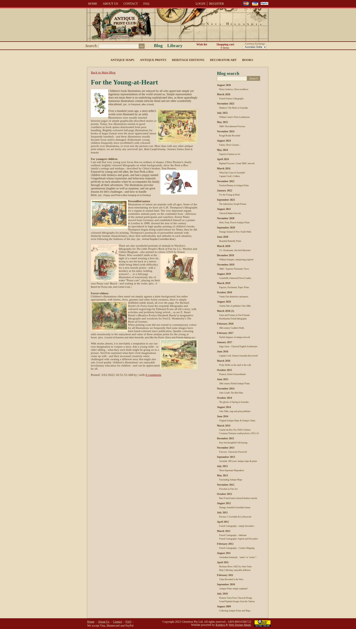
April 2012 (223, 521)
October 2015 (224, 370)
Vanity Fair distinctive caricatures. (234, 296)
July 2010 (222, 593)
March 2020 (223, 246)
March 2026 (223, 94)
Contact (130, 3)
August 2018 (224, 301)
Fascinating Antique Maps (230, 479)
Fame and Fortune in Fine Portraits (234, 315)
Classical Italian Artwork (230, 213)
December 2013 (225, 438)
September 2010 (226, 584)
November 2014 (225, 388)
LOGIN (200, 3)
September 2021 (226, 199)
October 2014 (224, 397)
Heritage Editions (188, 60)
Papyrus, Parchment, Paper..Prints (234, 287)
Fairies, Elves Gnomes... (230, 145)
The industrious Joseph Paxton (232, 204)
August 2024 (224, 140)
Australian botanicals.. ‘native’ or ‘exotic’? (237, 557)
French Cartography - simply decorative (236, 526)
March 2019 (223, 283)
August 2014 (224, 407)
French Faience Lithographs (231, 98)
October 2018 (224, 292)
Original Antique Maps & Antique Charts (237, 420)
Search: (91, 45)
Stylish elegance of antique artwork (234, 337)
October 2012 (224, 494)
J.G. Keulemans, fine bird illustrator (235, 250)
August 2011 (224, 553)
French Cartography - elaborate (232, 535)
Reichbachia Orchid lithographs (233, 318)
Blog (158, 45)
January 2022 (224, 190)
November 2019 (225, 264)
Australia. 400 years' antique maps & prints (238, 461)
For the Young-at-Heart (229, 194)
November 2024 (225, 131)
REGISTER (216, 3)
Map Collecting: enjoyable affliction (234, 570)
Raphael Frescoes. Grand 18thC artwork (237, 163)
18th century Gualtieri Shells (231, 328)
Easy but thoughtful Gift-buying (233, 442)
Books (247, 60)
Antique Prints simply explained (233, 588)
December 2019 (225, 255)
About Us (110, 3)
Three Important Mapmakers (231, 470)
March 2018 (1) (225, 311)
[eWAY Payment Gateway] (262, 626)
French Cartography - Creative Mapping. (237, 548)
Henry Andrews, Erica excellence (233, 89)
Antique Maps (122, 60)
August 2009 (224, 606)
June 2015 (222, 379)
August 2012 (224, 503)
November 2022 (225, 181)
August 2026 (224, 85)
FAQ (146, 3)
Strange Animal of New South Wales (235, 231)
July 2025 (222, 113)
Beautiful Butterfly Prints (230, 241)
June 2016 (222, 351)
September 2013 (226, 457)
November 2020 (225, 218)
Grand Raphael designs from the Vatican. (237, 601)
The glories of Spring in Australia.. (234, 402)
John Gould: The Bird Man (231, 392)
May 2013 (222, 475)
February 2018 (225, 323)
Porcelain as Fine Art (228, 489)
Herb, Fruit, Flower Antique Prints (234, 222)
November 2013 (225, 447)
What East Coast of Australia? (232, 172)
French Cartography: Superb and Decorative (238, 538)
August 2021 (224, 209)
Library (174, 45)
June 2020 (222, 236)
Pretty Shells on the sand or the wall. (235, 365)
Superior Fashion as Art (229, 154)
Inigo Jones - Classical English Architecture (238, 346)
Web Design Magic (240, 624)
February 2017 (225, 333)
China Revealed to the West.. (231, 579)
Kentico (221, 624)
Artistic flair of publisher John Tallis (235, 306)
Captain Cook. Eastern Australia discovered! (238, 355)
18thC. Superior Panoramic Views (234, 269)
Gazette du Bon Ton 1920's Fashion (234, 430)
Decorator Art (223, 60)
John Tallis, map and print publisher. (235, 411)
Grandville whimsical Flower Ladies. (235, 278)
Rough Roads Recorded (229, 135)
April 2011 (223, 562)
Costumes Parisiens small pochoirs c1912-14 (239, 433)
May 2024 (222, 150)
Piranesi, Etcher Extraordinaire (232, 374)
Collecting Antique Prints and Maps (234, 610)
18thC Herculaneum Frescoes (232, 126)
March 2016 (223, 360)
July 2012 (222, 512)
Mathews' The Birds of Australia (233, 108)
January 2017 (224, 342)
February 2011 (225, 575)
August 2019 (224, 274)
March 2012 (223, 531)
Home (92, 3)
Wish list (201, 44)
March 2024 (223, 168)
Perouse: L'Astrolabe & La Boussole (235, 516)
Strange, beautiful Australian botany (234, 507)
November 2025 (225, 103)
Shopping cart (225, 46)
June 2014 (222, 416)
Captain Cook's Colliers (229, 176)
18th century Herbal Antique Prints (234, 383)
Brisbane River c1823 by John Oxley (235, 566)
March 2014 (223, 425)
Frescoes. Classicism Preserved (233, 452)
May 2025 (222, 122)
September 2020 (226, 227)
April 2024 (223, 159)
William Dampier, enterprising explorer (236, 259)
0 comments (153, 375)
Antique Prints (153, 60)
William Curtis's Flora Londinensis (234, 117)
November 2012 (225, 484)
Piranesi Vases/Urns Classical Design (235, 598)
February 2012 (225, 543)
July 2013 (222, 466)
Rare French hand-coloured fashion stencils (238, 498)
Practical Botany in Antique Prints (234, 185)
